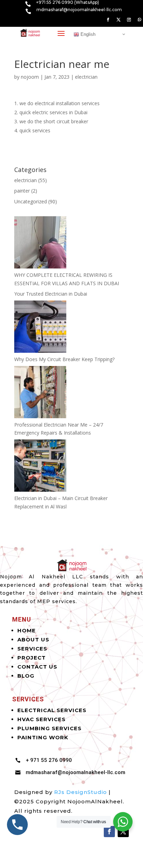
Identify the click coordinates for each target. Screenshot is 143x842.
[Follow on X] (118, 20)
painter (22, 190)
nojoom (30, 76)
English (87, 34)
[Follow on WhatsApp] (139, 20)
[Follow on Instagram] (129, 20)
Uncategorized (30, 201)
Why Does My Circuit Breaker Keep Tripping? (64, 359)
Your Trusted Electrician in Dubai (50, 293)
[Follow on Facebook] (108, 20)
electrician (86, 76)
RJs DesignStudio (80, 792)
